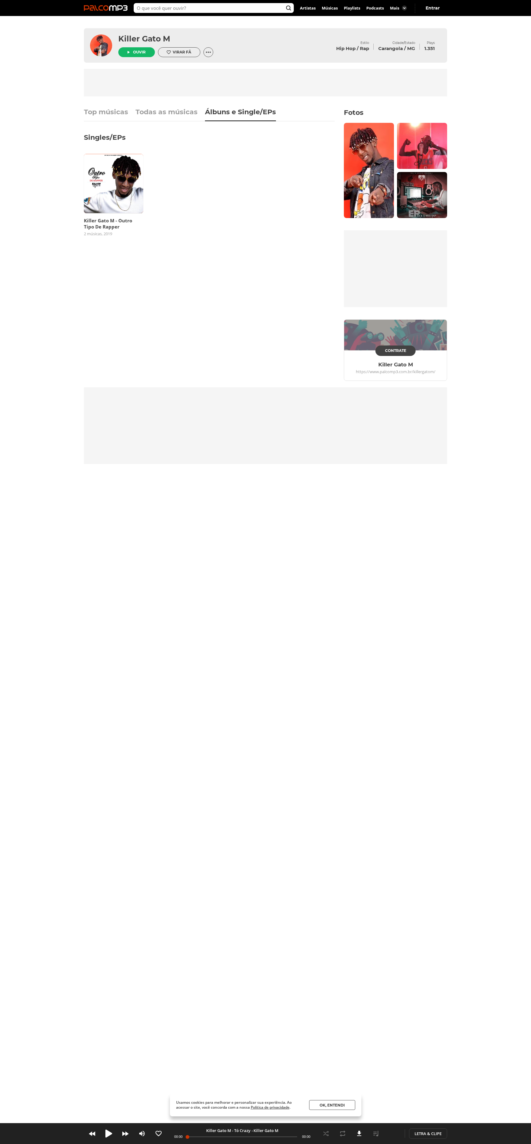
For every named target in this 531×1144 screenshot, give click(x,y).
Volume (142, 1133)
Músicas (330, 8)
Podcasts (375, 8)
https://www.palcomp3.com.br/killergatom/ (395, 372)
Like (158, 1133)
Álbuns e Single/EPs (240, 112)
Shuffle (326, 1133)
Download (359, 1133)
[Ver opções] (208, 52)
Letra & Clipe (428, 1133)
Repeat (342, 1133)
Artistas (308, 8)
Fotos (354, 112)
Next (125, 1133)
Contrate (395, 350)
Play (108, 1133)
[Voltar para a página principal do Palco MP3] (107, 8)
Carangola (390, 48)
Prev (92, 1133)
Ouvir (139, 52)
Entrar (433, 8)
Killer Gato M (144, 38)
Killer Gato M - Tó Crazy (228, 1130)
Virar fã (182, 52)
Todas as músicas (167, 112)
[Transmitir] (392, 1133)
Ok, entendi (332, 1105)
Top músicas (106, 112)
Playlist (376, 1133)
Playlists (352, 8)
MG (411, 48)
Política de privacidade (270, 1107)
